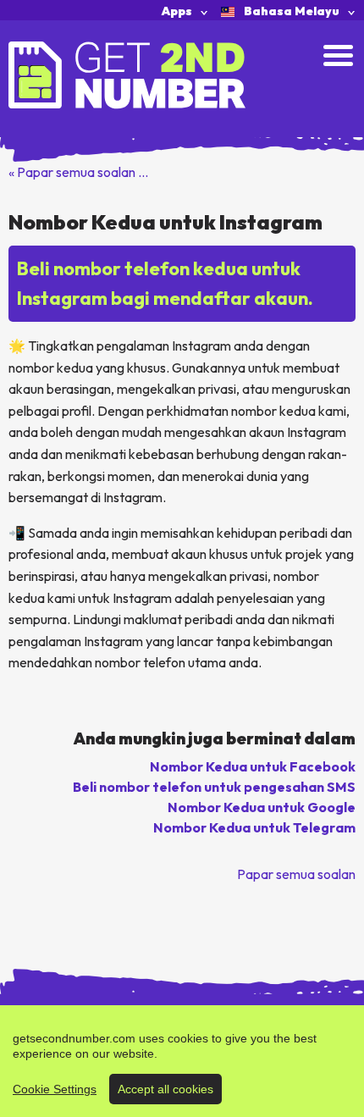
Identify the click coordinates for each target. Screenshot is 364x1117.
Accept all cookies (165, 1089)
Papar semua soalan (296, 873)
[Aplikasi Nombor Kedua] (126, 73)
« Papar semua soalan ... (78, 171)
